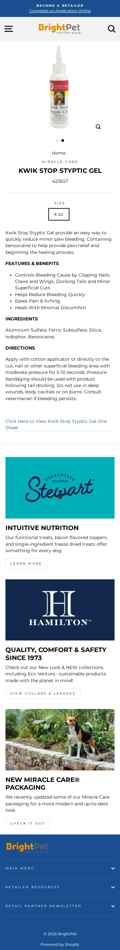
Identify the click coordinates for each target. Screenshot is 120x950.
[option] (60, 8)
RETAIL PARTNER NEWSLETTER (43, 906)
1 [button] (58, 141)
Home (59, 153)
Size (60, 203)
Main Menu (20, 868)
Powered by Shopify (60, 944)
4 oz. (59, 214)
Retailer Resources (32, 887)
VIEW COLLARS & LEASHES (43, 693)
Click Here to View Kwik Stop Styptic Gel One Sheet (56, 424)
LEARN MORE (26, 563)
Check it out (27, 823)
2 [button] (63, 140)
